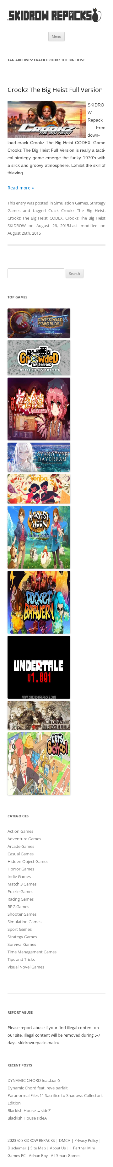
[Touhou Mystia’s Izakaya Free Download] (39, 439)
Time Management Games (32, 952)
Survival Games (22, 944)
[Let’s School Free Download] (39, 793)
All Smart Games (65, 1155)
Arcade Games (21, 846)
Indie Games (19, 876)
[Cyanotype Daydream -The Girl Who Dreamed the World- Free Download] (39, 470)
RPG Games (18, 906)
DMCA (64, 1140)
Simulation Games (71, 203)
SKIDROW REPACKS (38, 1140)
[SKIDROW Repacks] (55, 22)
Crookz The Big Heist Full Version (55, 89)
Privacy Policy (86, 1140)
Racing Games (21, 899)
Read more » (21, 188)
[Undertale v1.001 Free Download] (39, 697)
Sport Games (20, 929)
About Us (58, 1148)
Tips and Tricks (21, 959)
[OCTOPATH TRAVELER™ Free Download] (39, 728)
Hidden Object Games (28, 861)
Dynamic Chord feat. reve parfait (38, 1088)
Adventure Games (24, 839)
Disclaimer (17, 1148)
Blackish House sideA (27, 1118)
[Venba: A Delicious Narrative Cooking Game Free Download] (39, 502)
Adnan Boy (38, 1155)
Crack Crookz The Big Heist (76, 210)
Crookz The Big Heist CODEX (35, 218)
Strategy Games (22, 937)
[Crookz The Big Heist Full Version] (47, 120)
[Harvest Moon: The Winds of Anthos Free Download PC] (39, 567)
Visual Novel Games (26, 967)
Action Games (20, 831)
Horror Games (21, 869)
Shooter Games (22, 914)
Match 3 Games (22, 884)
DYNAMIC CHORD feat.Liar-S (34, 1080)
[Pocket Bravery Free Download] (39, 632)
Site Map (38, 1148)
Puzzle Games (20, 891)
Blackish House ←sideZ (29, 1110)
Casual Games (21, 854)
